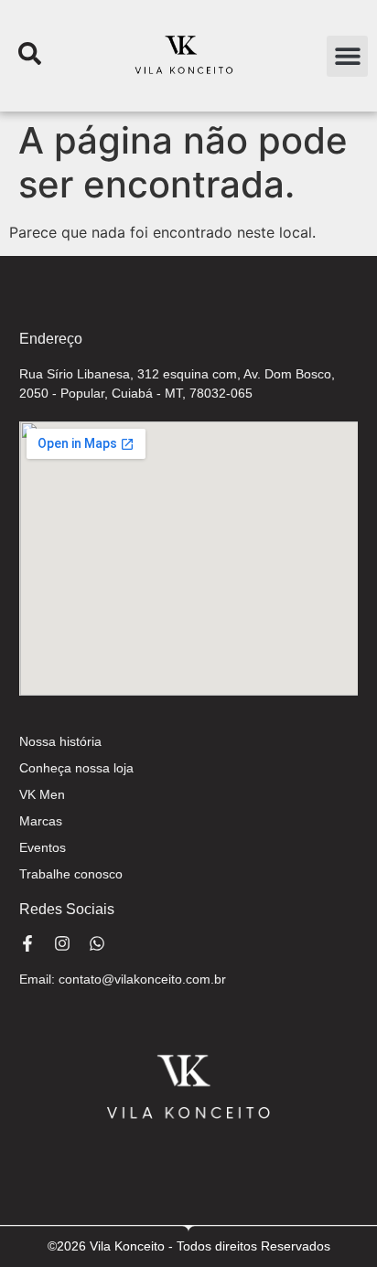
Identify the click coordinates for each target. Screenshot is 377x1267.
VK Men (42, 794)
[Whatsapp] (97, 943)
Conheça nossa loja (76, 768)
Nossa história (60, 741)
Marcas (40, 821)
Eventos (42, 847)
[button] (347, 56)
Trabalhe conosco (71, 874)
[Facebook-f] (27, 943)
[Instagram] (62, 943)
